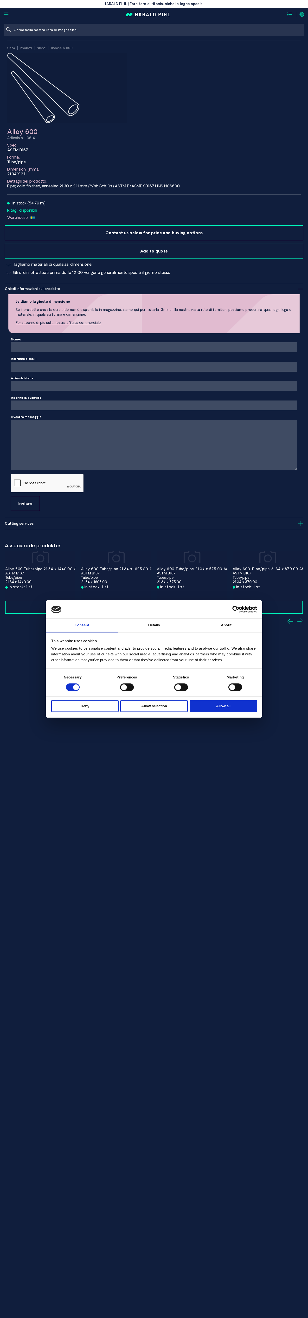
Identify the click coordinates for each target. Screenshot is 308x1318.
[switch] (127, 687)
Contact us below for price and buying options (154, 233)
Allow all (223, 706)
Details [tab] (154, 625)
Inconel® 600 (62, 47)
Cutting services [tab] (19, 523)
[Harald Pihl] (148, 14)
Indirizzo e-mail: (24, 358)
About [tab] (226, 625)
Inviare (25, 503)
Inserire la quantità (26, 397)
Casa (11, 47)
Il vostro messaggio (26, 417)
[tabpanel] (40, 582)
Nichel (41, 47)
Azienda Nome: (22, 378)
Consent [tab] (82, 625)
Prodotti (26, 47)
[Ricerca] (9, 30)
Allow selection (154, 706)
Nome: (16, 339)
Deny (85, 706)
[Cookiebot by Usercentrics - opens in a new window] (236, 609)
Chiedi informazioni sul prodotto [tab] (32, 289)
